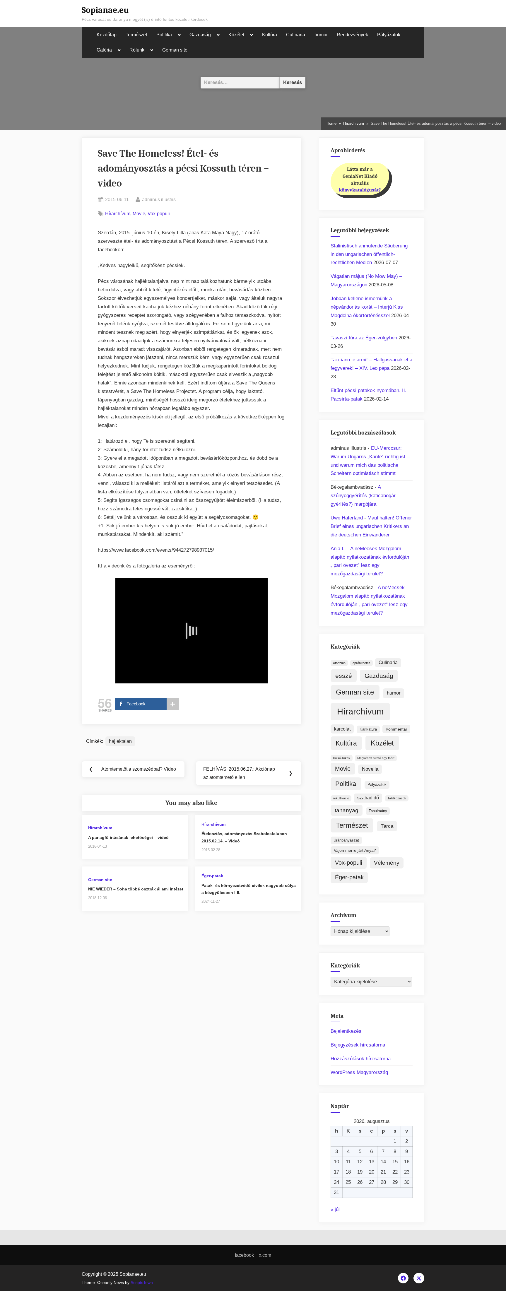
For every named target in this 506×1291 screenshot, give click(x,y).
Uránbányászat (346, 840)
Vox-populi (159, 213)
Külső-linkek (341, 758)
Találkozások (396, 798)
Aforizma (339, 663)
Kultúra (269, 34)
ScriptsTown (142, 1282)
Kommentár (396, 729)
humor (321, 34)
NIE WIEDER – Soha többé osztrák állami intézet (135, 889)
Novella (370, 769)
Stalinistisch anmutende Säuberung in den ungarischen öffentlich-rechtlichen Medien (369, 254)
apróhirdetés (361, 663)
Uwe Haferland (347, 518)
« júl (335, 1209)
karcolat (342, 728)
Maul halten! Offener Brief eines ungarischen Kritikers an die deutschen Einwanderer (371, 526)
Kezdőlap (107, 34)
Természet (136, 34)
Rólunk (136, 49)
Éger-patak (212, 875)
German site (174, 49)
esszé (343, 675)
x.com (265, 1255)
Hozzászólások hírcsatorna (361, 1058)
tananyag (346, 810)
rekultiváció (341, 798)
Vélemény (386, 863)
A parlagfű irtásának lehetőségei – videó (128, 837)
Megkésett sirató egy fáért (375, 758)
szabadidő (368, 797)
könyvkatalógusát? (360, 190)
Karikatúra (368, 729)
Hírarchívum (117, 213)
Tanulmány (378, 811)
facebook (244, 1255)
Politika (164, 34)
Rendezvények (352, 34)
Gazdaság (200, 34)
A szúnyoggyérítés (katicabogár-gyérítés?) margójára (364, 495)
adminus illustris (159, 199)
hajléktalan (120, 741)
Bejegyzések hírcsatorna (358, 1045)
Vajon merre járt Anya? (355, 850)
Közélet (236, 34)
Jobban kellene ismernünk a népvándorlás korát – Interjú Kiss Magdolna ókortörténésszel (367, 307)
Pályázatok (388, 34)
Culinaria (295, 34)
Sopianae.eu (105, 10)
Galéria (104, 49)
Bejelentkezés (346, 1031)
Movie (139, 213)
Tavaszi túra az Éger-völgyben (364, 338)
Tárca (387, 826)
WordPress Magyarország (359, 1072)
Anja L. (338, 548)
